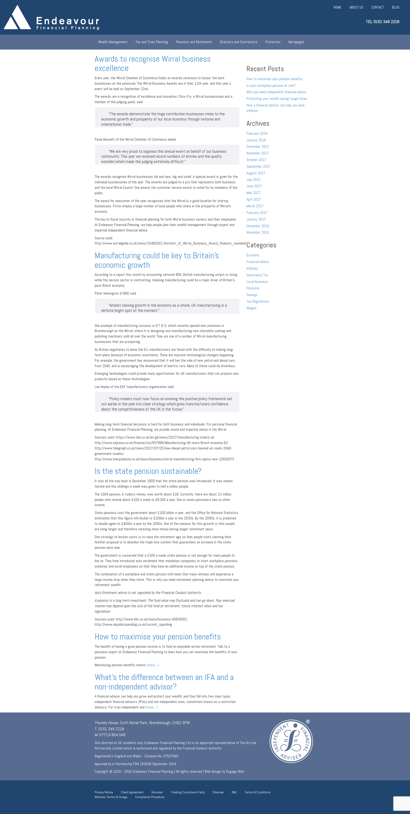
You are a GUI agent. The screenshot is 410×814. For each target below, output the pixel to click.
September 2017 (258, 166)
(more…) (153, 664)
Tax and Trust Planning (151, 41)
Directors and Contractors (238, 41)
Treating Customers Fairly (188, 792)
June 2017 (254, 186)
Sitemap (218, 792)
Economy (253, 255)
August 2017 (256, 173)
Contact (377, 7)
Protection (273, 41)
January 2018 (256, 140)
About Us (356, 7)
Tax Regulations (258, 301)
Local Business (257, 281)
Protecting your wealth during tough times (277, 98)
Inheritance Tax (257, 275)
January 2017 (256, 219)
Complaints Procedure (149, 797)
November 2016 (258, 232)
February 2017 (257, 212)
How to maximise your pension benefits (158, 636)
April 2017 (254, 199)
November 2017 (258, 153)
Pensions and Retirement (194, 41)
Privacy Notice (104, 792)
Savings (252, 294)
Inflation (252, 268)
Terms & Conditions (258, 792)
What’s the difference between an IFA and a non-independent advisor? (164, 682)
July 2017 (254, 179)
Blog (395, 7)
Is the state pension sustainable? (148, 471)
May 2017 (254, 192)
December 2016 (258, 225)
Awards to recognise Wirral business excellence (153, 63)
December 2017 (258, 146)
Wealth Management (112, 41)
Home (337, 7)
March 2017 (255, 206)
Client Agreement (132, 792)
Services (157, 792)
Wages (251, 307)
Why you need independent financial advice (276, 91)
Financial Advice (258, 261)
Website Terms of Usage (111, 797)
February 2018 (257, 133)
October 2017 (256, 159)
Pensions (253, 288)
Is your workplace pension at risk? (271, 85)
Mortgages (296, 41)
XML (234, 792)
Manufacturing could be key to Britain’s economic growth (157, 260)
